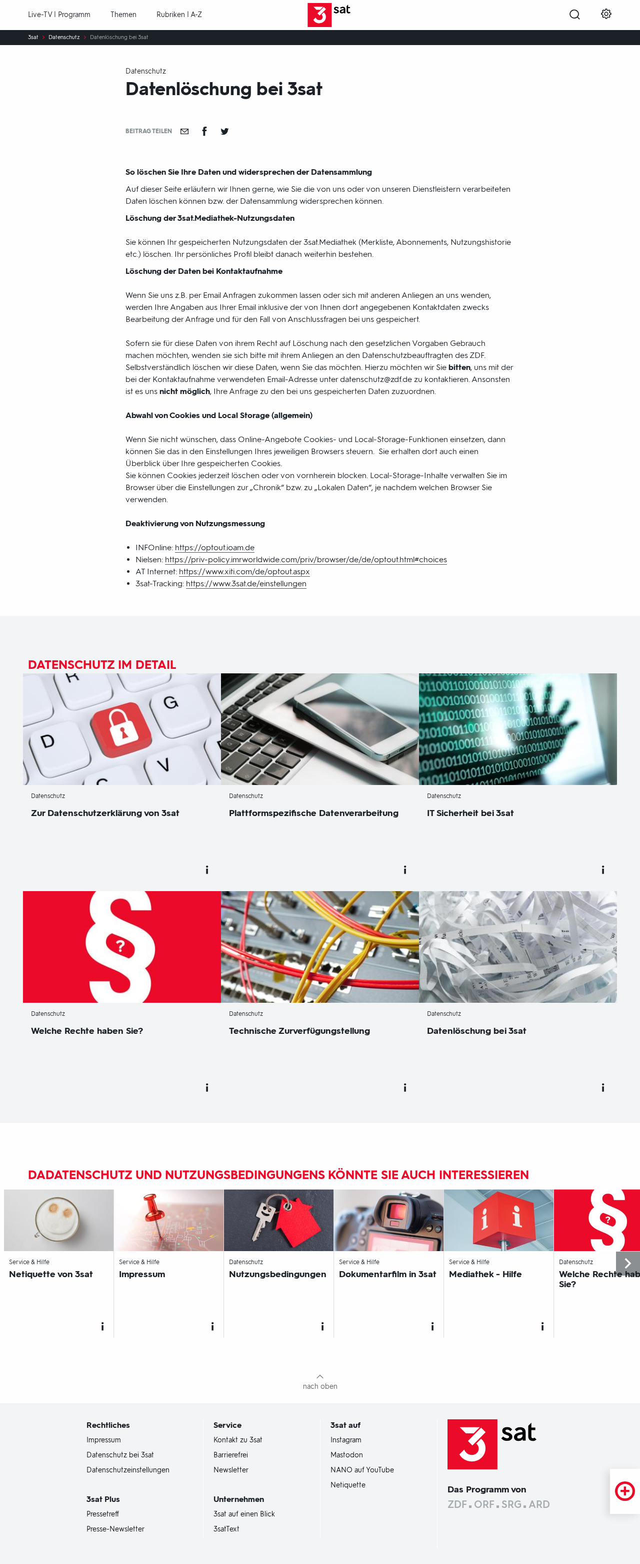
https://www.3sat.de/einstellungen (246, 583)
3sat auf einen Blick (244, 1514)
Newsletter (231, 1470)
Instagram (346, 1440)
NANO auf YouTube (362, 1470)
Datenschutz (64, 38)
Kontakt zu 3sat (238, 1440)
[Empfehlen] (184, 131)
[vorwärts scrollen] (628, 1264)
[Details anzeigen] (207, 870)
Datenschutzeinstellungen (128, 1470)
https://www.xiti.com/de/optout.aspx (244, 571)
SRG (512, 1504)
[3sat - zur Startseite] (320, 15)
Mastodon (346, 1455)
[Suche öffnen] (575, 16)
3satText (227, 1529)
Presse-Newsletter (115, 1529)
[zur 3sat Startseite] (492, 1443)
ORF (484, 1504)
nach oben (320, 1386)
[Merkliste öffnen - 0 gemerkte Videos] (625, 1491)
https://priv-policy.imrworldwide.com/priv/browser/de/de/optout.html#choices (306, 559)
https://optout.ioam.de (214, 547)
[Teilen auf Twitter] (224, 131)
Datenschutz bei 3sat (120, 1455)
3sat (33, 38)
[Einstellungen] (606, 15)
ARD (539, 1504)
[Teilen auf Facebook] (204, 131)
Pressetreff (102, 1514)
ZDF (457, 1504)
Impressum (103, 1440)
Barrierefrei (231, 1455)
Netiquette (348, 1485)
